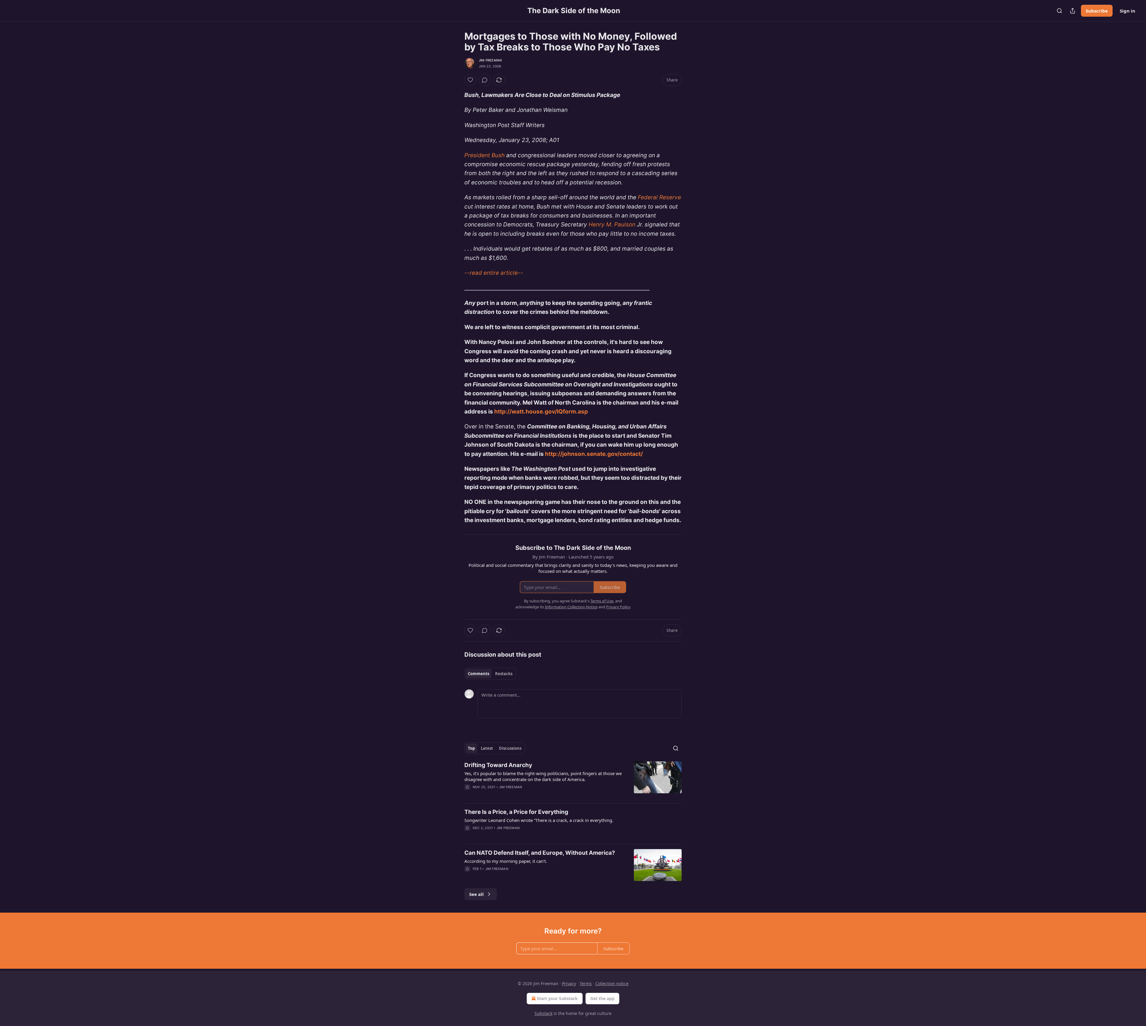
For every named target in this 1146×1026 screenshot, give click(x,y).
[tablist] (490, 674)
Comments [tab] (478, 673)
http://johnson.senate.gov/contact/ (594, 453)
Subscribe (1097, 11)
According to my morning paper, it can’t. (505, 861)
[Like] (470, 80)
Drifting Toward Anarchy (498, 765)
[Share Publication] (1073, 11)
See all (476, 894)
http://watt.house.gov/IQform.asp (541, 411)
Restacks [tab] (503, 673)
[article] (573, 780)
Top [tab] (471, 748)
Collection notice (612, 983)
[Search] (1059, 11)
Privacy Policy (618, 607)
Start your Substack (557, 998)
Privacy (569, 983)
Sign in (1127, 11)
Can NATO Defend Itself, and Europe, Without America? (539, 852)
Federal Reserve (659, 197)
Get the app (602, 998)
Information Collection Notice (571, 607)
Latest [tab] (487, 748)
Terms (586, 983)
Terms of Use (601, 601)
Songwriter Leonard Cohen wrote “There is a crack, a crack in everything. (538, 820)
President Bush (484, 155)
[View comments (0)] (485, 80)
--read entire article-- (493, 272)
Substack (543, 1013)
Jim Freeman (490, 60)
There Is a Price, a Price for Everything (516, 812)
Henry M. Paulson (612, 224)
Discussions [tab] (510, 748)
